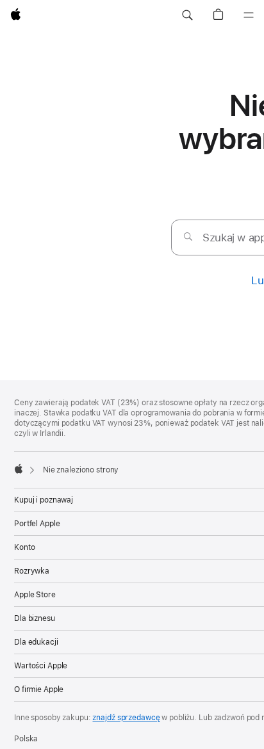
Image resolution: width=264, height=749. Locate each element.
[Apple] (18, 468)
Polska (26, 738)
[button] (187, 15)
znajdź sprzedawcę (126, 717)
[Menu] (248, 15)
